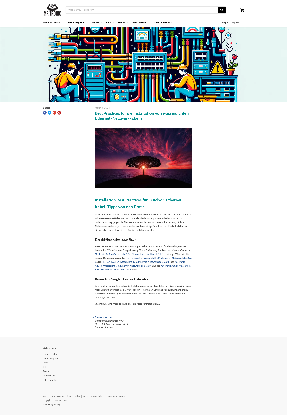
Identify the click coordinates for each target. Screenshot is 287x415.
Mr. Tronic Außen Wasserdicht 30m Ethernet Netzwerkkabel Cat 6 (135, 261)
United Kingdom (76, 22)
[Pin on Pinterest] (59, 113)
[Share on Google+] (54, 113)
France (122, 22)
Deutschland (139, 22)
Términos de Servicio (115, 396)
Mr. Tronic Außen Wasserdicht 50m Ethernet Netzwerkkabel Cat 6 (129, 254)
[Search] (222, 10)
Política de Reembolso (93, 396)
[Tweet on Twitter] (49, 113)
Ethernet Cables (51, 22)
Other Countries (162, 22)
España (95, 22)
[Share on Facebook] (45, 113)
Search (46, 396)
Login (225, 22)
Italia (109, 22)
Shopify (57, 404)
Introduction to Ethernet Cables (66, 396)
